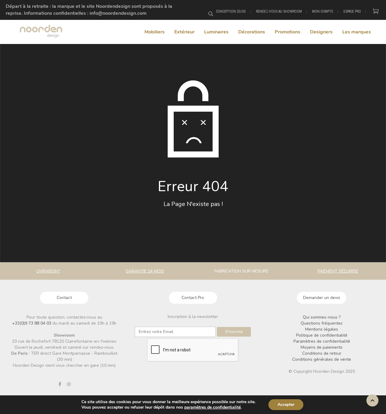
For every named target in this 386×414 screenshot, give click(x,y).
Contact (64, 297)
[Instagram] (68, 384)
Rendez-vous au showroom (279, 11)
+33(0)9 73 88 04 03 (32, 323)
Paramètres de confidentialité (321, 341)
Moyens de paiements (322, 347)
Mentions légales (321, 329)
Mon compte (322, 11)
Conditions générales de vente (321, 359)
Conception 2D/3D (231, 11)
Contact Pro (193, 297)
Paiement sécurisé (338, 271)
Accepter (285, 404)
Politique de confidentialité (321, 335)
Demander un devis (321, 297)
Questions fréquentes (322, 323)
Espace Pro (352, 11)
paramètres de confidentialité (212, 407)
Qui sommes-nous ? (321, 317)
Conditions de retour (321, 353)
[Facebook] (60, 384)
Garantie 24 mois (145, 271)
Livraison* (48, 271)
